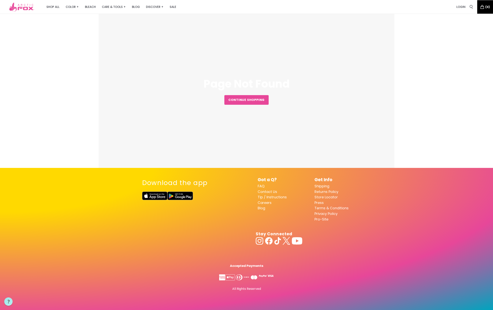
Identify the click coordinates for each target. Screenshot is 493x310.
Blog (261, 208)
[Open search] (471, 7)
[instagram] (259, 241)
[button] (8, 301)
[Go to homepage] (21, 7)
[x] (286, 241)
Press (319, 202)
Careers (265, 202)
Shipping (321, 186)
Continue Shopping (246, 100)
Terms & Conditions (331, 208)
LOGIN (460, 7)
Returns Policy (326, 191)
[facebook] (269, 241)
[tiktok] (277, 241)
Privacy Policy (326, 213)
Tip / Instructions (272, 197)
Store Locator (326, 197)
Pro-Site (321, 219)
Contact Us (267, 191)
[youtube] (297, 241)
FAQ (261, 186)
